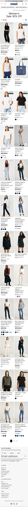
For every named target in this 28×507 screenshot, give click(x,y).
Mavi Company (5, 473)
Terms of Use (4, 495)
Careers (3, 469)
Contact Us (4, 483)
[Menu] (2, 4)
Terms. (18, 460)
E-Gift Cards (4, 488)
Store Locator (5, 471)
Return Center (5, 486)
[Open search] (5, 4)
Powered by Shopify (19, 500)
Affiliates (4, 474)
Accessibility (5, 497)
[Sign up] (25, 456)
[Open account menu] (22, 4)
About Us (3, 468)
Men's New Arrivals (21, 7)
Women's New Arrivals (8, 7)
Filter (5, 20)
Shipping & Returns (6, 485)
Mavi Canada (11, 500)
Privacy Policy (12, 460)
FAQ (2, 481)
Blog (2, 476)
